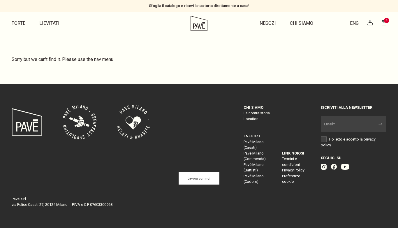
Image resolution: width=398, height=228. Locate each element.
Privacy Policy (293, 170)
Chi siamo (301, 23)
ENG (354, 23)
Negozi (268, 23)
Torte (18, 23)
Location (251, 119)
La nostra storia (257, 113)
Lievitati (49, 23)
